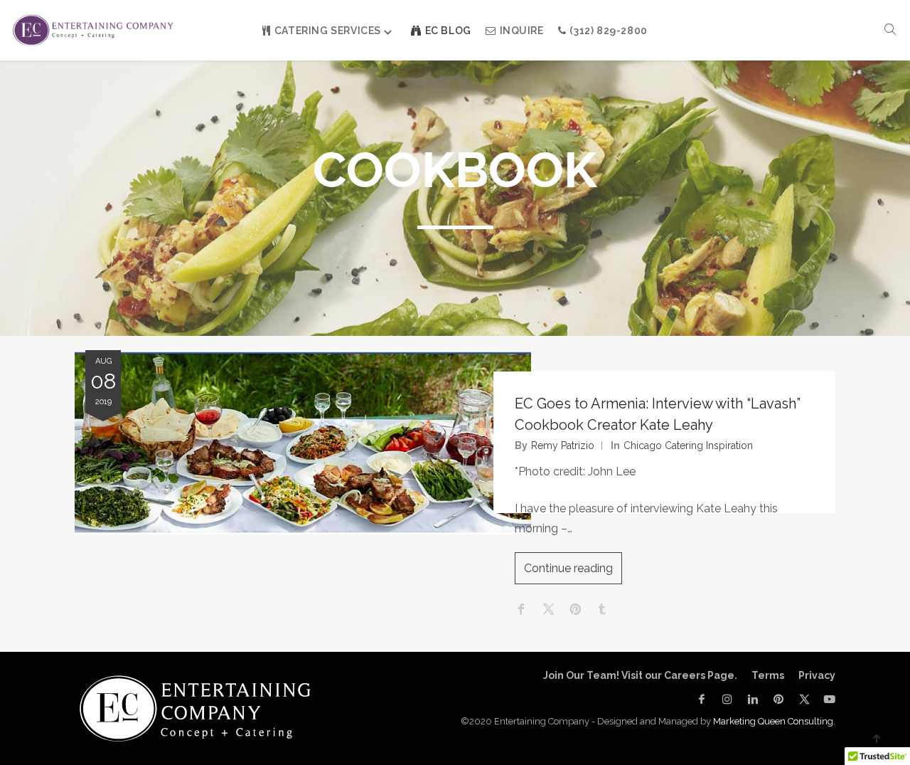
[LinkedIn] (753, 699)
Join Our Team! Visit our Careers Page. (640, 675)
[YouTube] (826, 699)
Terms (767, 675)
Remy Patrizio (562, 445)
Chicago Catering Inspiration (688, 445)
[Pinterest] (778, 699)
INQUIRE (522, 30)
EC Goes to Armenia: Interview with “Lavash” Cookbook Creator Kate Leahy (658, 414)
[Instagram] (727, 699)
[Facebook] (701, 699)
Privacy (816, 675)
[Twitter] (804, 699)
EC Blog (448, 30)
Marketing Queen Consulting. (774, 721)
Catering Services (327, 30)
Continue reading (568, 568)
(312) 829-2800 (608, 30)
